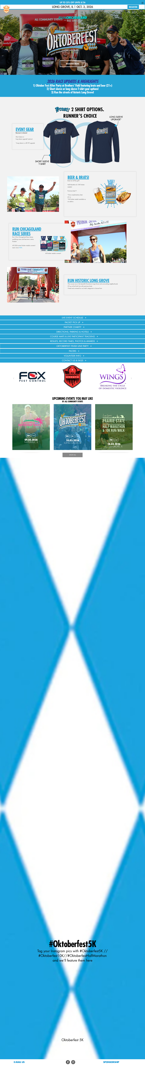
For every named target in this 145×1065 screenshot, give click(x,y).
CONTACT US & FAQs (72, 360)
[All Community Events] (6, 9)
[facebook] (68, 1062)
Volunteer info (72, 355)
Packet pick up (72, 322)
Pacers (72, 351)
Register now (72, 63)
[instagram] (73, 1062)
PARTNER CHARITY (72, 327)
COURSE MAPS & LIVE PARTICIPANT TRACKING (72, 336)
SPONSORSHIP (111, 1062)
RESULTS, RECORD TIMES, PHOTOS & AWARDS (72, 341)
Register (133, 7)
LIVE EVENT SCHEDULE (72, 317)
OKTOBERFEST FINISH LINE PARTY (72, 346)
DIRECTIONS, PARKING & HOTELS (72, 331)
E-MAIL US (19, 1062)
